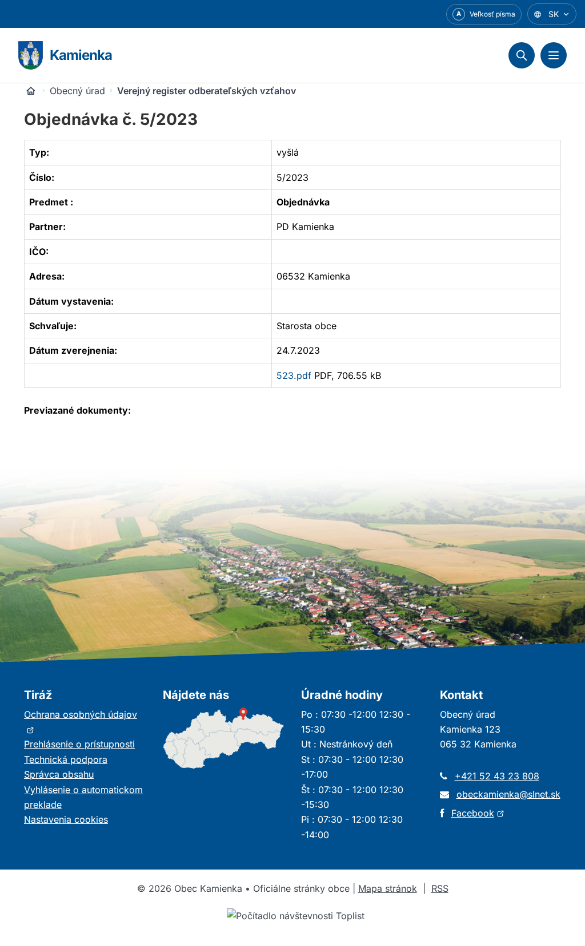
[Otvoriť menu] (553, 55)
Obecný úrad (77, 90)
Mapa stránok (387, 888)
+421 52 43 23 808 (497, 776)
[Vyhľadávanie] (521, 55)
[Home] (31, 91)
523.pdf (294, 375)
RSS (439, 888)
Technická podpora (65, 759)
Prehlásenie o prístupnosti (79, 744)
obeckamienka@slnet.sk (508, 794)
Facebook (477, 813)
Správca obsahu (59, 774)
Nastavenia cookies (66, 819)
